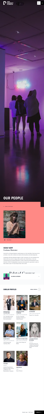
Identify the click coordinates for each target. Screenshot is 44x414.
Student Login (25, 412)
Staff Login (30, 412)
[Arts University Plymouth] (8, 3)
